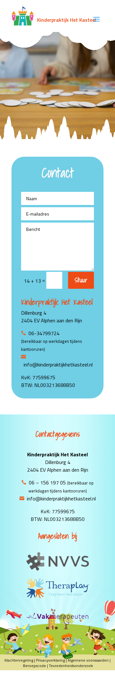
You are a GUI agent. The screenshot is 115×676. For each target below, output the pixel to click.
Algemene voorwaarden (88, 660)
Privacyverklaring (50, 660)
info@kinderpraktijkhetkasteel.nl (61, 498)
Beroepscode (34, 666)
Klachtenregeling (18, 660)
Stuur (81, 280)
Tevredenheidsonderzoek (71, 666)
